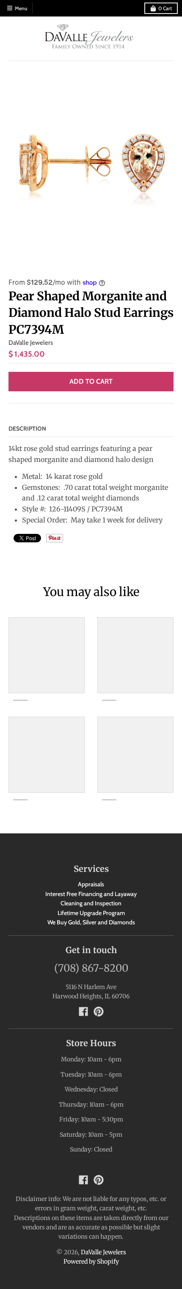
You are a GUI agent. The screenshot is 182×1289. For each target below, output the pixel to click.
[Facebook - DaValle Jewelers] (83, 1011)
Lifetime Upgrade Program (91, 913)
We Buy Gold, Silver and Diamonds (91, 922)
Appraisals (91, 884)
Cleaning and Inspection (91, 903)
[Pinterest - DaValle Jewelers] (99, 1011)
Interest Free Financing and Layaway (91, 894)
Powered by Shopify (91, 1261)
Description (27, 428)
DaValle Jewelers (30, 342)
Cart (165, 8)
